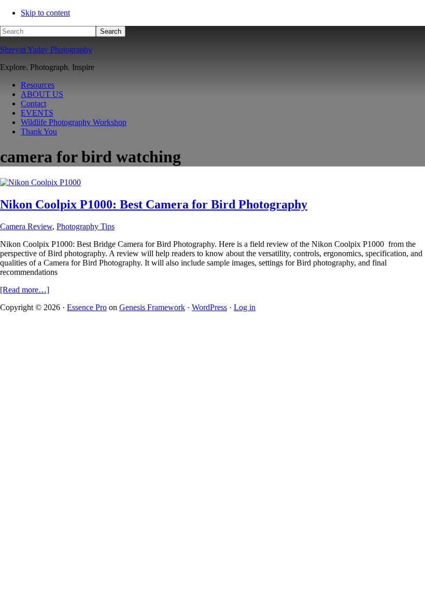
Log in (245, 307)
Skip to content (45, 12)
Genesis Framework (152, 307)
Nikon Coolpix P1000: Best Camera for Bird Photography (153, 204)
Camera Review (26, 226)
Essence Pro (87, 307)
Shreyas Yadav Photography (46, 49)
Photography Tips (85, 226)
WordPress (209, 307)
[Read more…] (24, 289)
